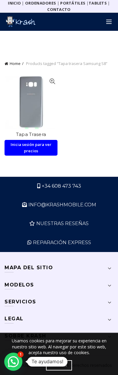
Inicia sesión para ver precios (31, 148)
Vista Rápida (52, 81)
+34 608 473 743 (61, 186)
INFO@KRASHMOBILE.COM (62, 205)
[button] (13, 362)
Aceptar (59, 365)
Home (15, 63)
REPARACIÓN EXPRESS (62, 242)
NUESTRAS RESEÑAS (62, 223)
